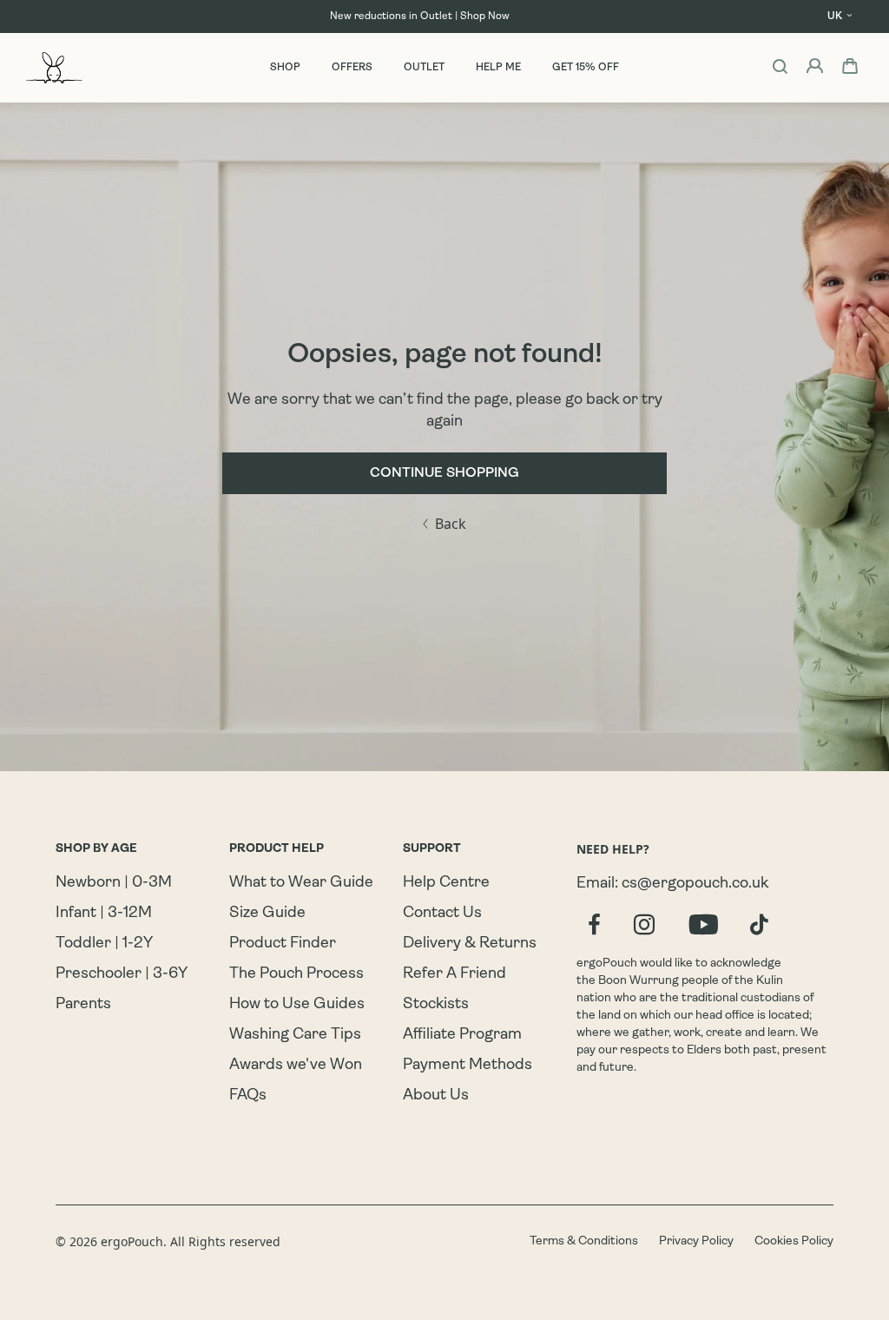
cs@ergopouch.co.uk (695, 884)
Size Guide (267, 913)
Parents (83, 1005)
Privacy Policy (696, 1241)
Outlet (424, 68)
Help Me (498, 68)
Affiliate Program (462, 1035)
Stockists (436, 1005)
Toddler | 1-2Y (104, 944)
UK (834, 16)
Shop (285, 68)
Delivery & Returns (470, 944)
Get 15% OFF (585, 68)
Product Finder (282, 944)
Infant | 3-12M (104, 913)
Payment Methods (467, 1065)
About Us (436, 1096)
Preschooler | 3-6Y (122, 974)
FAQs (248, 1096)
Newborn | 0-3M (114, 883)
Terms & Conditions (584, 1241)
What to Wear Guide (301, 883)
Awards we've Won (295, 1065)
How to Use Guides (297, 1005)
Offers (352, 68)
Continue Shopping (444, 473)
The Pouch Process (296, 974)
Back (450, 523)
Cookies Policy (793, 1241)
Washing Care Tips (295, 1035)
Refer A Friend (454, 974)
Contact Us (442, 913)
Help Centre (446, 883)
